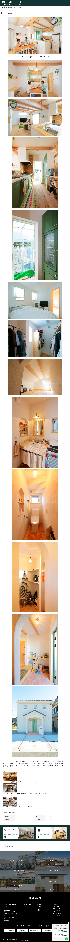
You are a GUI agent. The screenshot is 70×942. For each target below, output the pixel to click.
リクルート (31, 925)
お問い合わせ (41, 925)
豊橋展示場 (6, 920)
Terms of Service (12, 939)
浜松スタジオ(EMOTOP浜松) (11, 911)
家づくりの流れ (56, 908)
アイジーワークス (57, 910)
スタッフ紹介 (56, 906)
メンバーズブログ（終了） (59, 915)
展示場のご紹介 (8, 910)
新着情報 (39, 910)
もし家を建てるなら (26, 904)
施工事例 (39, 904)
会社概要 (55, 904)
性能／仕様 (55, 911)
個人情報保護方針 (19, 925)
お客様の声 (40, 906)
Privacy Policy (4, 939)
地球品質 (11, 904)
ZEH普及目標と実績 (58, 913)
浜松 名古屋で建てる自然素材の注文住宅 (19, 940)
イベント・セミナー (42, 908)
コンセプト (6, 906)
